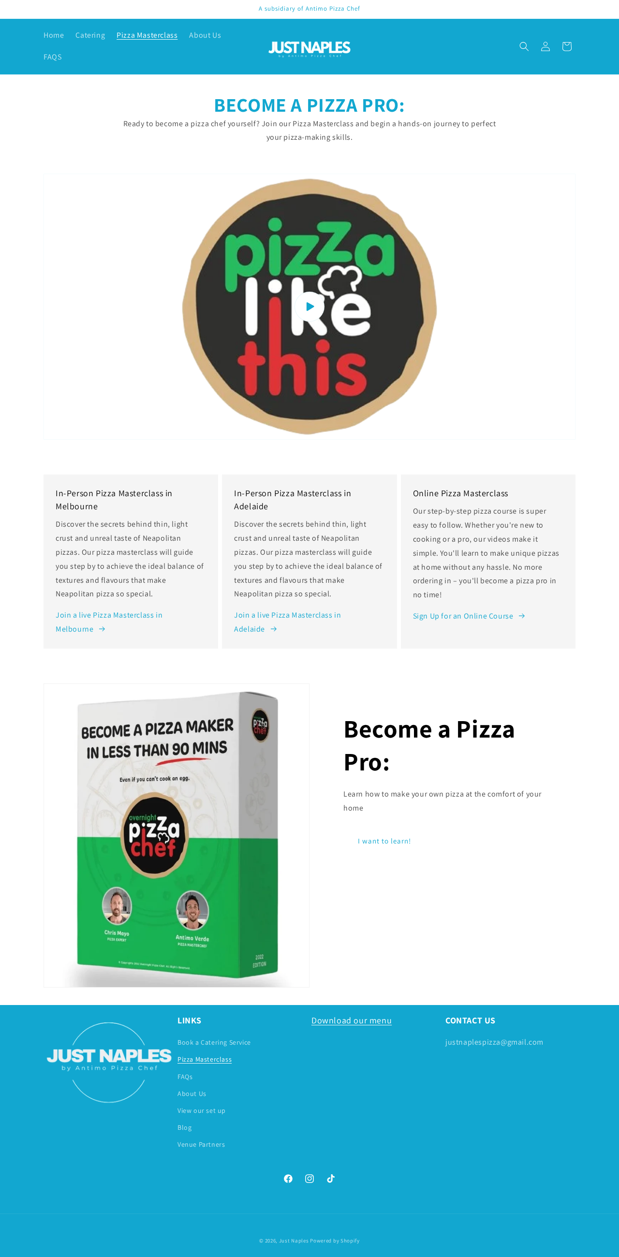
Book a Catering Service (214, 1042)
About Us (191, 1093)
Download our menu (351, 1020)
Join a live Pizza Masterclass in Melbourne (109, 622)
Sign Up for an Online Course (463, 616)
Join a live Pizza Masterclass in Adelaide (287, 622)
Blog (184, 1127)
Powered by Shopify (335, 1240)
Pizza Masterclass (204, 1059)
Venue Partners (201, 1144)
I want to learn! (384, 840)
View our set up (201, 1110)
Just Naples (294, 1240)
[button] (524, 46)
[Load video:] (309, 306)
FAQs (184, 1076)
